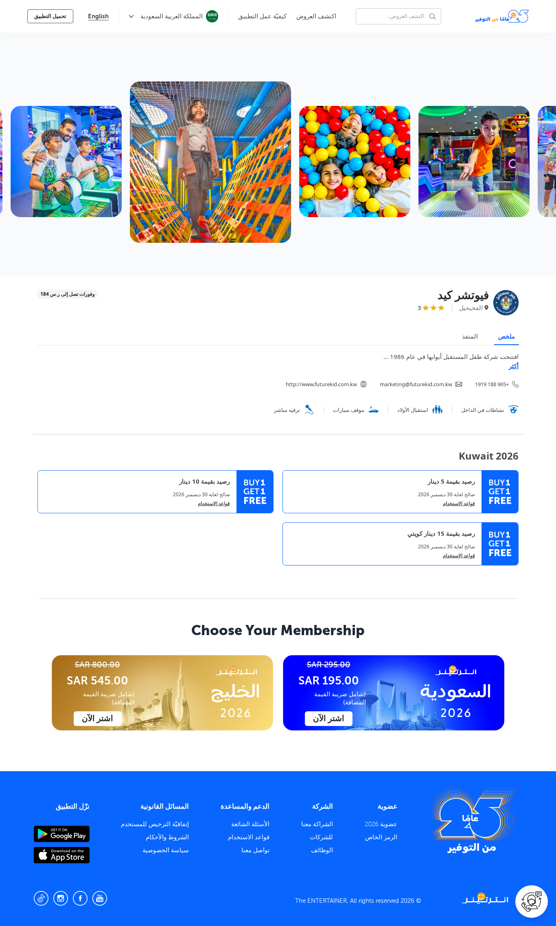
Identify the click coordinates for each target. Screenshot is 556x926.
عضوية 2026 (381, 824)
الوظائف (322, 850)
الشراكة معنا (317, 824)
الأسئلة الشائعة (250, 824)
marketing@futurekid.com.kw (416, 384)
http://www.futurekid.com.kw (321, 384)
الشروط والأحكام (167, 837)
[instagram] (60, 898)
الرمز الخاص (381, 837)
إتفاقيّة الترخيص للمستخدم (155, 824)
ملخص (506, 336)
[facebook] (80, 898)
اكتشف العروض (316, 16)
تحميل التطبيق (50, 16)
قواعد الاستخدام (459, 503)
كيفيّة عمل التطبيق (262, 16)
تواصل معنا (255, 850)
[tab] (512, 572)
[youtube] (99, 898)
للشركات (321, 837)
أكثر (514, 366)
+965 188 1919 (492, 384)
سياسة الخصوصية (165, 850)
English (98, 16)
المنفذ (470, 336)
